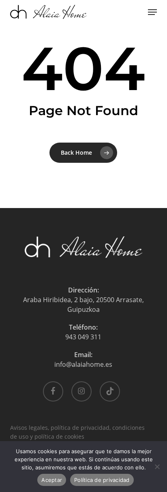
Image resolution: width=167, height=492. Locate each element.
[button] (152, 12)
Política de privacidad (102, 480)
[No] (157, 467)
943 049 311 (83, 336)
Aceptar (51, 480)
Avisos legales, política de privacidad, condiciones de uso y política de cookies (77, 428)
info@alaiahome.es (83, 364)
